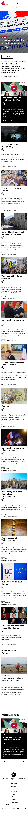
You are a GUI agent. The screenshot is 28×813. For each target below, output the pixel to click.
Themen (3, 7)
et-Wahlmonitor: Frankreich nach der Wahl (13, 99)
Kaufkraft (5, 406)
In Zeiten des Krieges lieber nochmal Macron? (13, 363)
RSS (14, 794)
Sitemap (14, 789)
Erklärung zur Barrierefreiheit (14, 805)
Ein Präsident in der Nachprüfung (10, 145)
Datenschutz (13, 786)
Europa (18, 7)
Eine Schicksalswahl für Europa (11, 189)
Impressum (14, 783)
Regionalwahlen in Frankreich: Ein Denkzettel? (12, 679)
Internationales (10, 7)
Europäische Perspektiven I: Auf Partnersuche (12, 449)
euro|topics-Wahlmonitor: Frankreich (13, 42)
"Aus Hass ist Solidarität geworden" (11, 277)
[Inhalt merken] (2, 47)
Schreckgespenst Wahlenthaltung (9, 539)
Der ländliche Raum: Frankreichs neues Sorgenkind (13, 233)
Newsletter (14, 791)
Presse (14, 799)
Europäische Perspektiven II (12, 321)
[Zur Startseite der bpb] (6, 5)
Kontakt (14, 797)
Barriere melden (14, 802)
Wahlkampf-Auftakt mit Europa (11, 583)
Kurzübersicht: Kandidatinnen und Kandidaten (13, 627)
